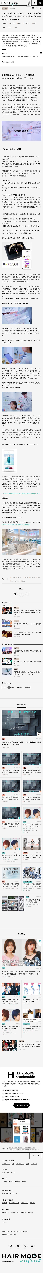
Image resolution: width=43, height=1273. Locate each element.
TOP (2, 1148)
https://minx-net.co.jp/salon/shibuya (16, 524)
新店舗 (4, 23)
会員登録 (29, 5)
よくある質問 (6, 1219)
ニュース (5, 1148)
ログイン (4, 1222)
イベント (16, 607)
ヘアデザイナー (28, 881)
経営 (3, 739)
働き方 (25, 853)
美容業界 (19, 687)
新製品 (15, 669)
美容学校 (16, 648)
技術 (25, 821)
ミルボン (27, 23)
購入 (16, 27)
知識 (27, 897)
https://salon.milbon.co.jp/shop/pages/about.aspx (21, 493)
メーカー (12, 23)
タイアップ (27, 1024)
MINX (19, 23)
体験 (34, 23)
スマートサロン (7, 27)
